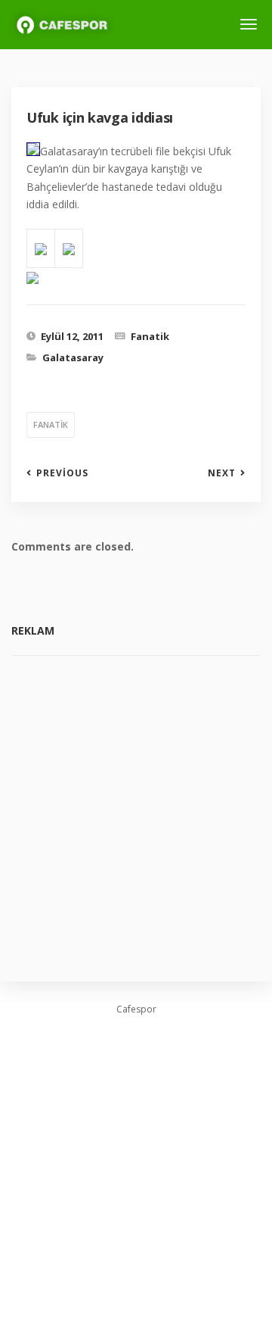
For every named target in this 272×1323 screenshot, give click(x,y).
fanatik (50, 424)
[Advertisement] (136, 807)
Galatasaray (73, 357)
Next (222, 473)
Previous (62, 473)
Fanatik (150, 336)
